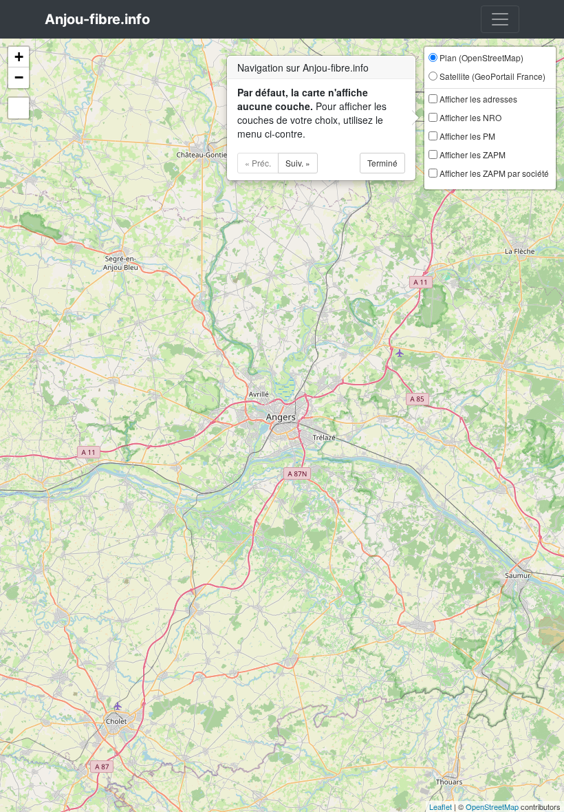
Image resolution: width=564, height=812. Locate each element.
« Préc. (258, 163)
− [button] (18, 77)
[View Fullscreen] (18, 108)
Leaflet (440, 806)
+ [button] (18, 56)
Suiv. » (297, 163)
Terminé (382, 163)
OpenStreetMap (492, 806)
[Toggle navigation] (500, 19)
